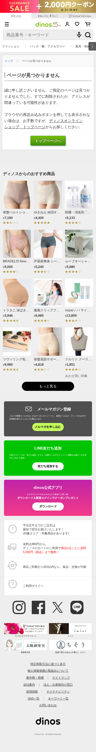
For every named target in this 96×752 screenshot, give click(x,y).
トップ (9, 60)
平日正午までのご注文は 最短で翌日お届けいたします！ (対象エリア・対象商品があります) (46, 529)
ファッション (10, 46)
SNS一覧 (33, 698)
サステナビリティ (58, 691)
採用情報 (32, 691)
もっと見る (48, 386)
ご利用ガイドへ (33, 585)
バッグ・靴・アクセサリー (47, 46)
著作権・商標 (35, 677)
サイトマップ (61, 677)
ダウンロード (48, 506)
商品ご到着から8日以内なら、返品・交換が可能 (54, 566)
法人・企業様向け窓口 (58, 684)
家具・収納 (82, 46)
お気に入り (77, 24)
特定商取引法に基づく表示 (48, 664)
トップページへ (48, 141)
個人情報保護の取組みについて (48, 670)
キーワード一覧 (58, 698)
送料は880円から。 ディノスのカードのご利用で (54, 548)
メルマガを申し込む (48, 426)
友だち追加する (48, 466)
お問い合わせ (48, 705)
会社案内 (29, 684)
